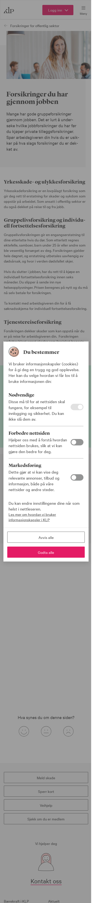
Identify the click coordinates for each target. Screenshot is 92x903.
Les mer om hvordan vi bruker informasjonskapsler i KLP (32, 517)
